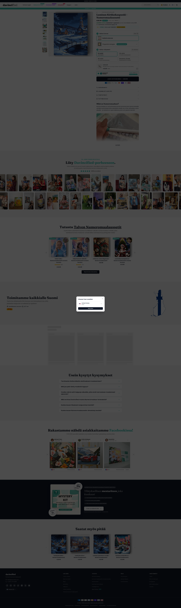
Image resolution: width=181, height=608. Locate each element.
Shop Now (90, 308)
